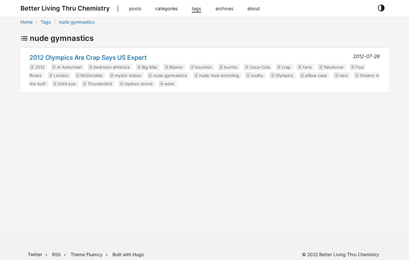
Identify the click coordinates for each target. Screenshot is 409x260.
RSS (56, 254)
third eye (67, 83)
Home (26, 22)
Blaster (176, 67)
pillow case (316, 75)
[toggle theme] (381, 8)
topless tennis (138, 83)
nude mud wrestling (219, 75)
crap (286, 67)
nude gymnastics (77, 22)
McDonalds (92, 75)
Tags (46, 22)
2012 (40, 67)
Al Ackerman (69, 67)
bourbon (203, 67)
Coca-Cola (260, 67)
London (61, 75)
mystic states (128, 75)
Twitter (35, 254)
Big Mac (150, 67)
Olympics (284, 75)
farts (307, 67)
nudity (257, 75)
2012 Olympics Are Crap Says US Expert (88, 57)
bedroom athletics (112, 67)
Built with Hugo (128, 254)
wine (169, 83)
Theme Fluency (87, 254)
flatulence (333, 67)
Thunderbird (100, 83)
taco (343, 75)
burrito (230, 67)
